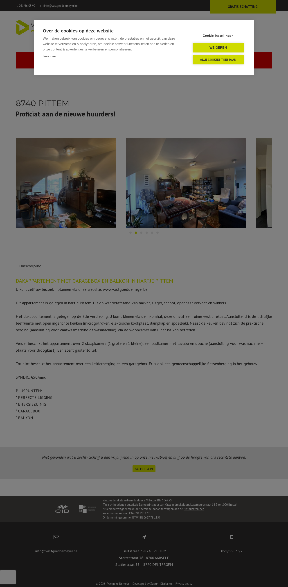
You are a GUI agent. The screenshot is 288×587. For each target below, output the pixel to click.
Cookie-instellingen (218, 35)
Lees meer (49, 56)
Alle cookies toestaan (218, 59)
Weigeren (218, 47)
